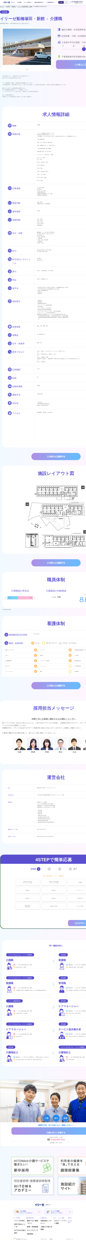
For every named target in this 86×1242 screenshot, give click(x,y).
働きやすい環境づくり (32, 1222)
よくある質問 (70, 1221)
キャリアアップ (32, 1230)
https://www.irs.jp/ (41, 829)
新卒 (66, 2)
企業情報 (51, 1239)
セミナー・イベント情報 (60, 1222)
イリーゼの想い (19, 1221)
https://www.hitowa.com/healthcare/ (45, 836)
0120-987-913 (77, 2)
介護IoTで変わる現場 (46, 1228)
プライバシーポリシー (44, 1239)
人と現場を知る (50, 2)
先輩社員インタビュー (46, 1222)
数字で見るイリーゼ (19, 1226)
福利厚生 (30, 1234)
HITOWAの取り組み (20, 1232)
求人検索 (19, 2)
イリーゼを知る (27, 2)
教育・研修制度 (32, 1227)
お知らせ (70, 1217)
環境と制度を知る (39, 2)
